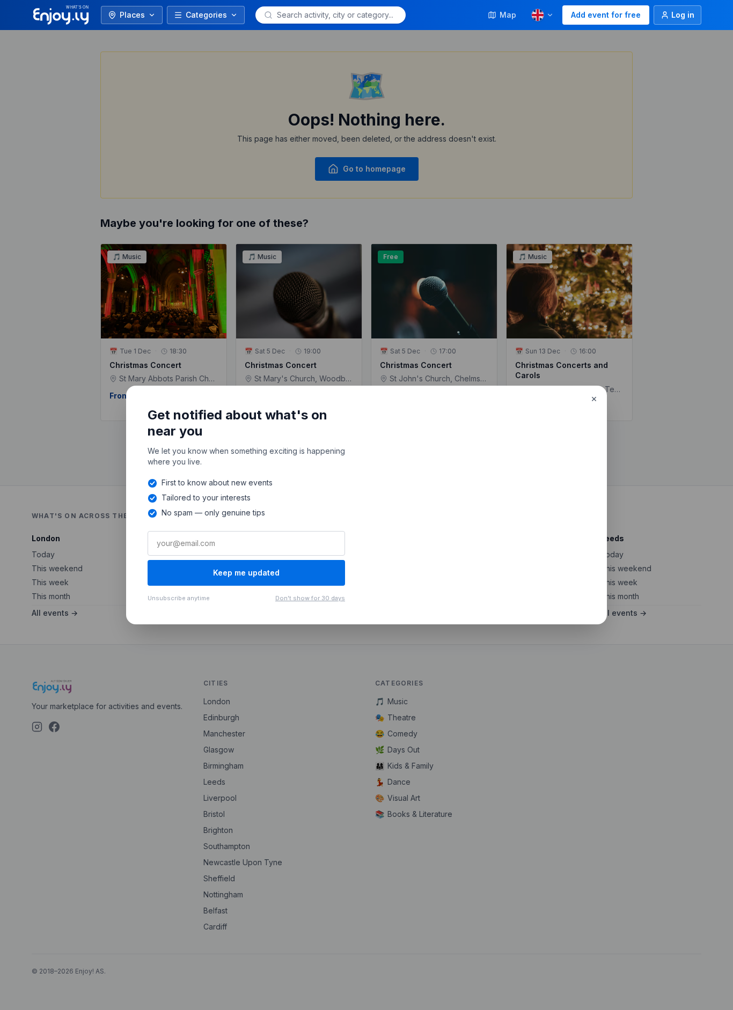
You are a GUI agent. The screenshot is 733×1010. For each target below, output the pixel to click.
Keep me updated (246, 572)
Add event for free (606, 14)
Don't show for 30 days (310, 598)
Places (132, 14)
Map (508, 14)
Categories (206, 14)
